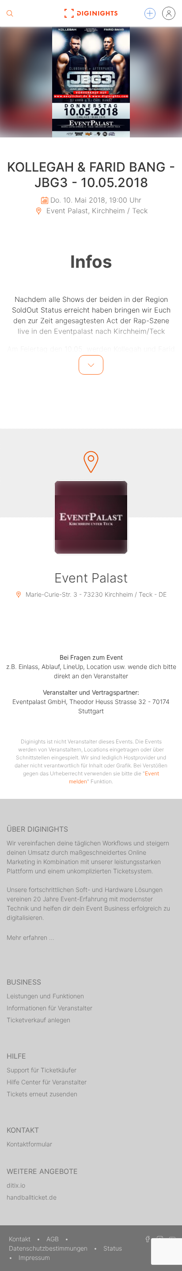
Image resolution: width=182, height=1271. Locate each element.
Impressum (34, 1257)
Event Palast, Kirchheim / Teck (96, 210)
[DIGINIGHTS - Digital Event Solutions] (91, 13)
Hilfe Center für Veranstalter (47, 1082)
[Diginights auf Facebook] (146, 1239)
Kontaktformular (29, 1144)
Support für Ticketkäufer (41, 1070)
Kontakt (20, 1239)
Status (112, 1248)
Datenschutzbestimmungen (49, 1248)
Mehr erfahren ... (30, 937)
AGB (53, 1239)
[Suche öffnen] (10, 13)
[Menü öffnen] (149, 13)
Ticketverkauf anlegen (38, 1020)
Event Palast (91, 578)
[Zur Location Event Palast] (91, 517)
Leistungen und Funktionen (45, 996)
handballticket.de (32, 1197)
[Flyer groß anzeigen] (91, 82)
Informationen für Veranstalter (49, 1008)
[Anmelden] (168, 13)
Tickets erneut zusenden (42, 1094)
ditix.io (16, 1185)
